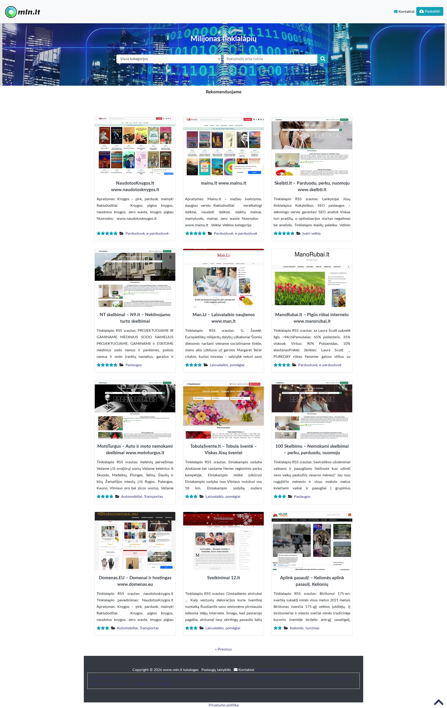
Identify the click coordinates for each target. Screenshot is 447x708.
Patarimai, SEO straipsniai (151, 678)
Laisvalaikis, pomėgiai (227, 365)
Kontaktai (406, 12)
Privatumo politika (224, 705)
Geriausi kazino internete (110, 683)
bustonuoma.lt (241, 678)
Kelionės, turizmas (304, 628)
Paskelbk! (432, 11)
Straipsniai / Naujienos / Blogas (200, 678)
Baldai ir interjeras (335, 678)
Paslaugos (133, 365)
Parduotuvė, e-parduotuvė (147, 233)
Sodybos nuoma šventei (152, 683)
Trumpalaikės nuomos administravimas (286, 678)
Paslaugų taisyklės (216, 670)
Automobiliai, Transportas (142, 496)
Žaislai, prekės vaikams (108, 678)
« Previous (223, 649)
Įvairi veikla (311, 233)
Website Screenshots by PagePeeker (285, 670)
